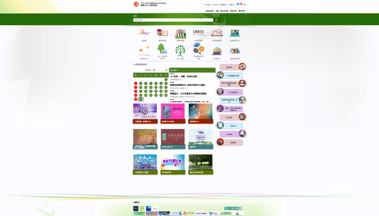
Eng (214, 5)
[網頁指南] (208, 5)
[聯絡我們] (210, 5)
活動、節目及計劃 (222, 11)
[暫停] (245, 45)
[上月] (135, 103)
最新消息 (233, 11)
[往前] (238, 45)
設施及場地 (210, 11)
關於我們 (242, 11)
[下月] (166, 103)
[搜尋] (205, 5)
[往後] (242, 45)
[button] (223, 5)
